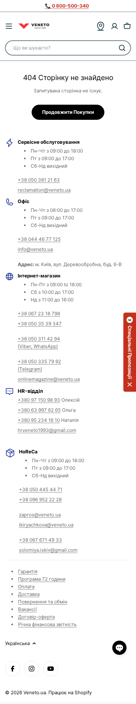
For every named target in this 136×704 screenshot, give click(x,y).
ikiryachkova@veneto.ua (46, 525)
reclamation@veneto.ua (44, 190)
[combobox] (68, 47)
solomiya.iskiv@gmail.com (48, 550)
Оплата (26, 587)
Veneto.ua (34, 692)
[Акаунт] (114, 26)
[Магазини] (101, 26)
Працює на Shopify (70, 692)
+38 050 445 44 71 (40, 489)
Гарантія (27, 571)
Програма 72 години (41, 579)
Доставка (29, 594)
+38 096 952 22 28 (40, 500)
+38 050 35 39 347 (40, 324)
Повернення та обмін (42, 602)
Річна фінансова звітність (47, 624)
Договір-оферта (36, 617)
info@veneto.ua (35, 249)
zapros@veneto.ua (40, 515)
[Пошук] (122, 48)
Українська (17, 643)
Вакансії (27, 609)
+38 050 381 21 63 (39, 180)
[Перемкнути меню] (9, 26)
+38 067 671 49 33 (40, 540)
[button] (129, 352)
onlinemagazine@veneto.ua (49, 379)
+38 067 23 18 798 (39, 314)
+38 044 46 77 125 (39, 239)
